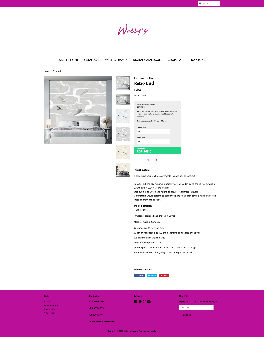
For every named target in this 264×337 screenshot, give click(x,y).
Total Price (141, 148)
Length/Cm (141, 127)
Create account (177, 3)
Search (47, 301)
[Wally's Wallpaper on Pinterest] (140, 302)
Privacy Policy (49, 309)
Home (46, 71)
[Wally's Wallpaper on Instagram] (144, 302)
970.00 (142, 107)
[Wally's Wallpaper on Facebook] (135, 302)
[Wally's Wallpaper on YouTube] (149, 302)
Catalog (90, 60)
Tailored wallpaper (52, 3)
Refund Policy (49, 313)
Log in (163, 3)
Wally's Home (68, 60)
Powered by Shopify (147, 331)
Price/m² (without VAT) (146, 104)
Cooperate (176, 60)
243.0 (147, 151)
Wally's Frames (116, 60)
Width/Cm (141, 137)
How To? (197, 60)
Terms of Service (51, 305)
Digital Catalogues (147, 60)
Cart (193, 3)
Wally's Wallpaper (131, 331)
